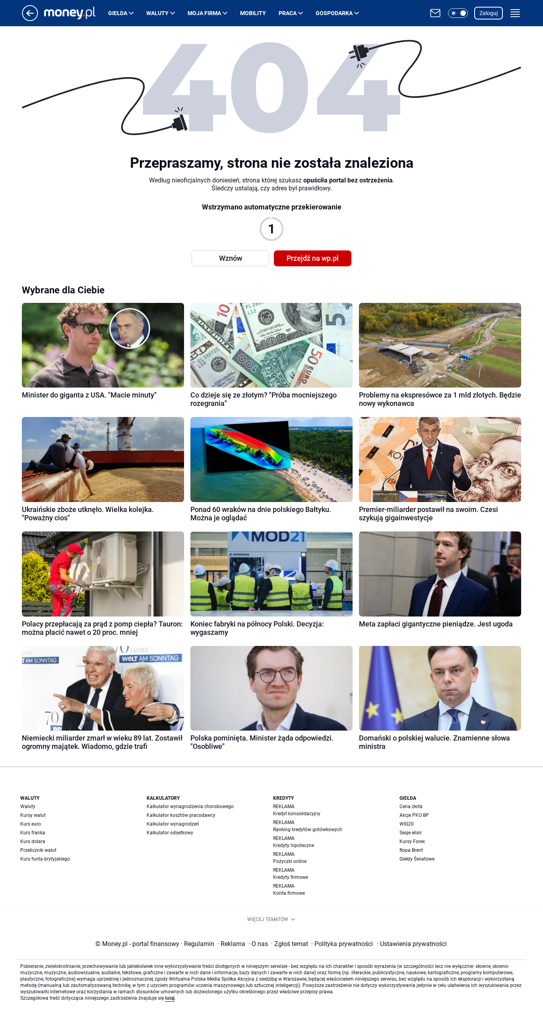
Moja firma (204, 13)
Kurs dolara (32, 841)
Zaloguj (488, 13)
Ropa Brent (411, 850)
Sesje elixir (410, 833)
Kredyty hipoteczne (293, 845)
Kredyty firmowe (290, 877)
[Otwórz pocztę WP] (435, 13)
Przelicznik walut (38, 850)
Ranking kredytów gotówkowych (307, 829)
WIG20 (406, 824)
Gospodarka (334, 13)
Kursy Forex (412, 841)
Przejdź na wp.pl (313, 258)
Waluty (157, 13)
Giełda (117, 13)
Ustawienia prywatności (412, 944)
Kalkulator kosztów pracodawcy (181, 815)
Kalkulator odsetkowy (170, 833)
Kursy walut (33, 815)
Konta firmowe (289, 893)
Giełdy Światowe (416, 859)
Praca (288, 13)
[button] (458, 13)
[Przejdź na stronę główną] (30, 19)
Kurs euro (30, 824)
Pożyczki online (289, 861)
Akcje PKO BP (414, 815)
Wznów (230, 258)
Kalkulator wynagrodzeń (173, 824)
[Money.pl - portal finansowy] (76, 13)
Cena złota (411, 806)
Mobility (253, 13)
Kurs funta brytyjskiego (45, 859)
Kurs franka (32, 833)
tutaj (170, 998)
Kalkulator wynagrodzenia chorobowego (190, 806)
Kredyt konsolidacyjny (296, 813)
